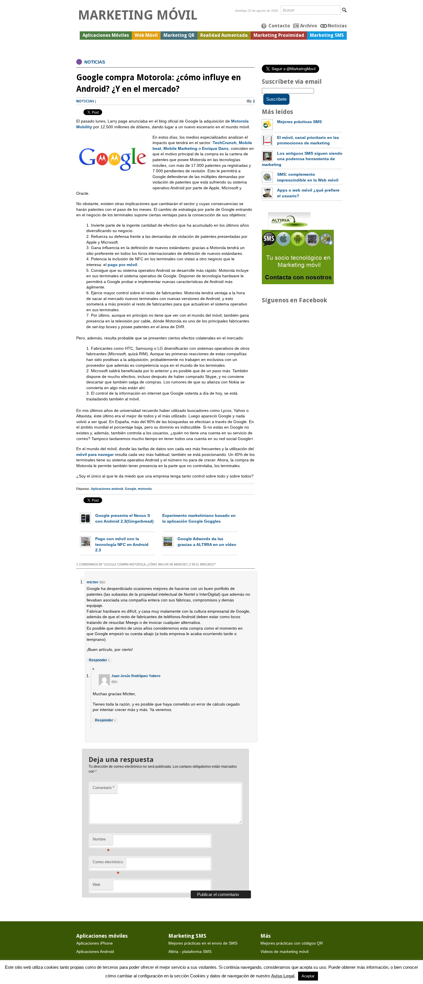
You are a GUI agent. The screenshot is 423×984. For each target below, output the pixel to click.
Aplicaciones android (107, 488)
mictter (92, 582)
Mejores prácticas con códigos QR (291, 943)
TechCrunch (225, 142)
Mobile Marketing (180, 148)
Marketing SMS (327, 35)
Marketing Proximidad (279, 35)
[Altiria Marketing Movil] (298, 282)
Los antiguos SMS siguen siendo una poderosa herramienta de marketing (302, 159)
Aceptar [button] (308, 976)
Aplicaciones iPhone (94, 943)
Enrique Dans (215, 148)
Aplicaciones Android (95, 951)
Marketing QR (179, 35)
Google (130, 488)
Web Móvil (146, 35)
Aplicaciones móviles (102, 936)
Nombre (101, 841)
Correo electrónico (108, 864)
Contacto (279, 25)
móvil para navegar (95, 454)
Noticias (337, 25)
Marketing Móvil (137, 15)
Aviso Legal (282, 975)
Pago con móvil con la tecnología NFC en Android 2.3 (121, 544)
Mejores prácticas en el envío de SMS (202, 943)
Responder (99, 660)
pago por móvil (122, 264)
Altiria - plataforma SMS (190, 951)
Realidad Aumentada (224, 35)
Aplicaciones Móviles (106, 35)
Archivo (308, 25)
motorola (145, 488)
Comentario (103, 788)
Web (96, 884)
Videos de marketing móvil (284, 951)
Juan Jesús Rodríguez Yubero (135, 676)
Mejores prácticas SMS (299, 121)
